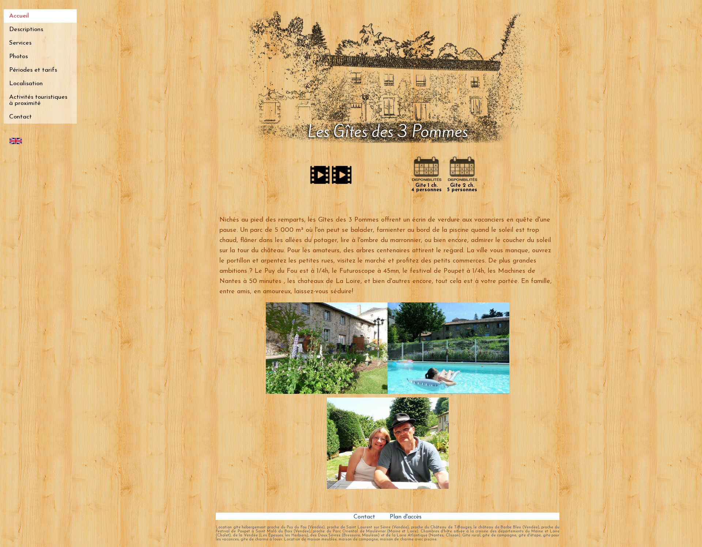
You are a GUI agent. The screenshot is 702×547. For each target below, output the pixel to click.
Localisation (26, 83)
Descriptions (26, 29)
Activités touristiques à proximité (38, 100)
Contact (20, 117)
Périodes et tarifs (33, 70)
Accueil (19, 16)
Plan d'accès (406, 517)
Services (20, 43)
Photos (18, 56)
